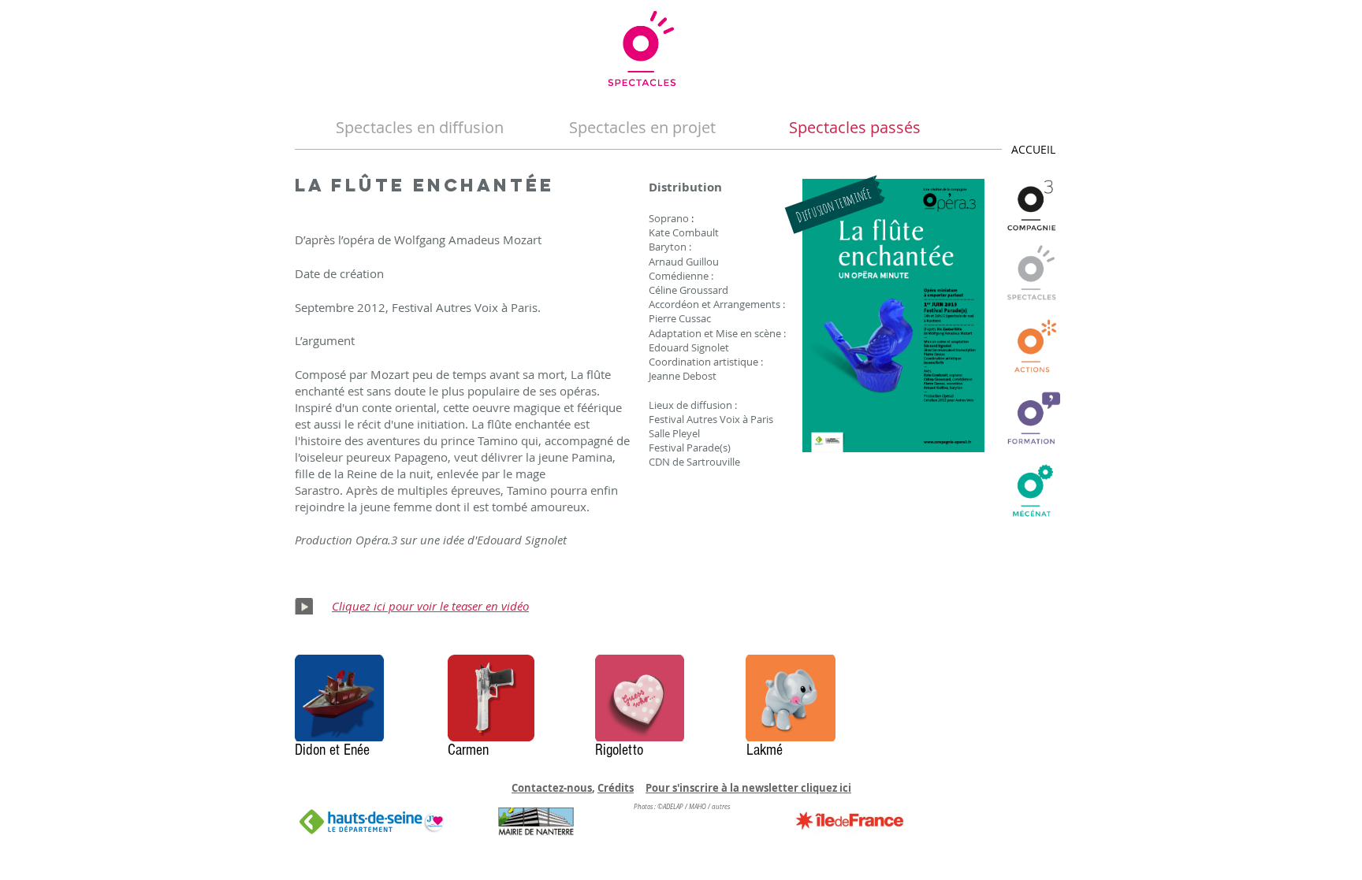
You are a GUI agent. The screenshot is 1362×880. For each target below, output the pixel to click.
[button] (836, 204)
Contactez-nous (552, 788)
